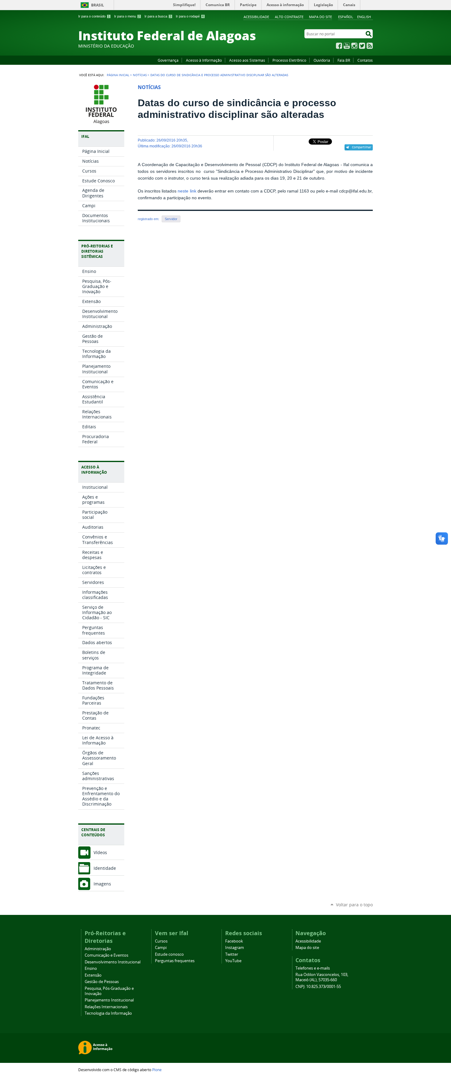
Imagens (102, 884)
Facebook (339, 46)
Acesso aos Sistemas (247, 60)
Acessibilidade (256, 16)
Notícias (140, 75)
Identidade (105, 868)
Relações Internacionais (106, 1006)
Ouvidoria (322, 60)
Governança (168, 60)
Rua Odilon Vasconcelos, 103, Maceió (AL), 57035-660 (321, 977)
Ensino (91, 968)
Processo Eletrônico (289, 60)
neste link (187, 191)
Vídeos (100, 852)
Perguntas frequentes (175, 960)
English (364, 16)
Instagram (354, 46)
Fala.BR (343, 60)
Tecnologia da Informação (108, 1013)
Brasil (97, 5)
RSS (370, 46)
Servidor (171, 219)
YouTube (347, 46)
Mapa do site (320, 16)
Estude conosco (169, 954)
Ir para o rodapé (190, 16)
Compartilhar (361, 147)
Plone (157, 1069)
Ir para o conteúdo (94, 16)
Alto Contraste (289, 16)
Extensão (93, 975)
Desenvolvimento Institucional (113, 962)
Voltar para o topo (354, 905)
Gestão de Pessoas (102, 981)
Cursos (161, 941)
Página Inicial (118, 75)
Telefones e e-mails (312, 968)
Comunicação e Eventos (106, 955)
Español (345, 16)
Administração (98, 948)
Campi (161, 947)
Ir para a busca (158, 16)
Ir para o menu (127, 16)
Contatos (365, 60)
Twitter (362, 46)
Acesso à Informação (204, 60)
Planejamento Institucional (109, 1000)
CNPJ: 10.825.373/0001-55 (318, 986)
